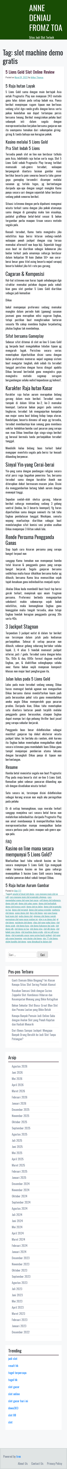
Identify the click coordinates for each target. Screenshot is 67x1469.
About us (23, 1463)
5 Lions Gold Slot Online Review (30, 72)
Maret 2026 (18, 1091)
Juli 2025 (17, 1140)
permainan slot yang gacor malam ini (22, 919)
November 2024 (20, 1190)
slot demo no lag (22, 928)
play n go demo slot (47, 919)
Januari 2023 (19, 1326)
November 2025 (20, 1116)
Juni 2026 (17, 1072)
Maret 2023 (18, 1313)
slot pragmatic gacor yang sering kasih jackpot (31, 935)
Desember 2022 (20, 1332)
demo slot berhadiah (47, 903)
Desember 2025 (20, 1109)
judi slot (12, 1358)
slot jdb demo (49, 928)
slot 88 (12, 1415)
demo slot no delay (34, 906)
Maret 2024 (18, 1239)
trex (18, 1456)
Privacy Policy (54, 1463)
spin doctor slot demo (32, 938)
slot (10, 1422)
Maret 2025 (18, 1165)
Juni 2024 (17, 1221)
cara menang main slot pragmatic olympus (28, 896)
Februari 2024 (20, 1245)
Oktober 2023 (19, 1270)
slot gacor (13, 1387)
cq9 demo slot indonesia (50, 900)
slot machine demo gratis (32, 931)
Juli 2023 (17, 1289)
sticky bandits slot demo (16, 941)
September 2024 (21, 1202)
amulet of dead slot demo (23, 893)
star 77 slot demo (50, 938)
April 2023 (18, 1307)
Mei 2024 (17, 1227)
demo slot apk (12, 903)
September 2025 (21, 1128)
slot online (14, 1394)
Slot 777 (17, 890)
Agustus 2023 (19, 1283)
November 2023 (20, 1264)
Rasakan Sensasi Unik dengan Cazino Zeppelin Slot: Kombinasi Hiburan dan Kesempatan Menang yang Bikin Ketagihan (35, 995)
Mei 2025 (17, 1153)
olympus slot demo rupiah (45, 916)
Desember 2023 (20, 1258)
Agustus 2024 (20, 1208)
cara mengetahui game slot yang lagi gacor (28, 898)
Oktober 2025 (19, 1122)
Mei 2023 (17, 1301)
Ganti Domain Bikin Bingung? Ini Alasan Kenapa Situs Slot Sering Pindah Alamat (34, 982)
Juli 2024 (17, 1215)
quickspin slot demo (23, 922)
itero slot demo (36, 912)
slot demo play (36, 928)
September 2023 (21, 1276)
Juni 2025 (17, 1147)
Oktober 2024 (19, 1196)
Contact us (37, 1463)
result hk (13, 1366)
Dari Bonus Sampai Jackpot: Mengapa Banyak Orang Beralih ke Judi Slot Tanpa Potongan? (34, 1034)
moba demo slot (26, 916)
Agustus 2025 (19, 1134)
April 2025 (18, 1159)
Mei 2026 (17, 1079)
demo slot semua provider (40, 909)
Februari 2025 (19, 1171)
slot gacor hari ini (18, 1401)
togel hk (12, 1380)
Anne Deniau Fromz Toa (45, 17)
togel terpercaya (17, 1373)
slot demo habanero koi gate (42, 925)
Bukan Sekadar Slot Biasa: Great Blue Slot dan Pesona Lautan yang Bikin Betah (35, 1007)
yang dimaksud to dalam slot (39, 941)
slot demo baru (22, 925)
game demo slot (22, 912)
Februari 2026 (19, 1097)
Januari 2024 (19, 1252)
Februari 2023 (19, 1320)
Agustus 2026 (19, 1066)
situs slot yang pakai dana (44, 922)
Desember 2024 (21, 1184)
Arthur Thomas (37, 77)
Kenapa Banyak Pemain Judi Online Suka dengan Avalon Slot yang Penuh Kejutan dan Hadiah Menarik (33, 1020)
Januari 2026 (19, 1103)
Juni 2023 (17, 1295)
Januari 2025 (19, 1177)
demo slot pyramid (20, 909)
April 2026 (18, 1085)
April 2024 (18, 1233)
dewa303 (13, 1408)
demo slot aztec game (28, 903)
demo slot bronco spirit (15, 906)
